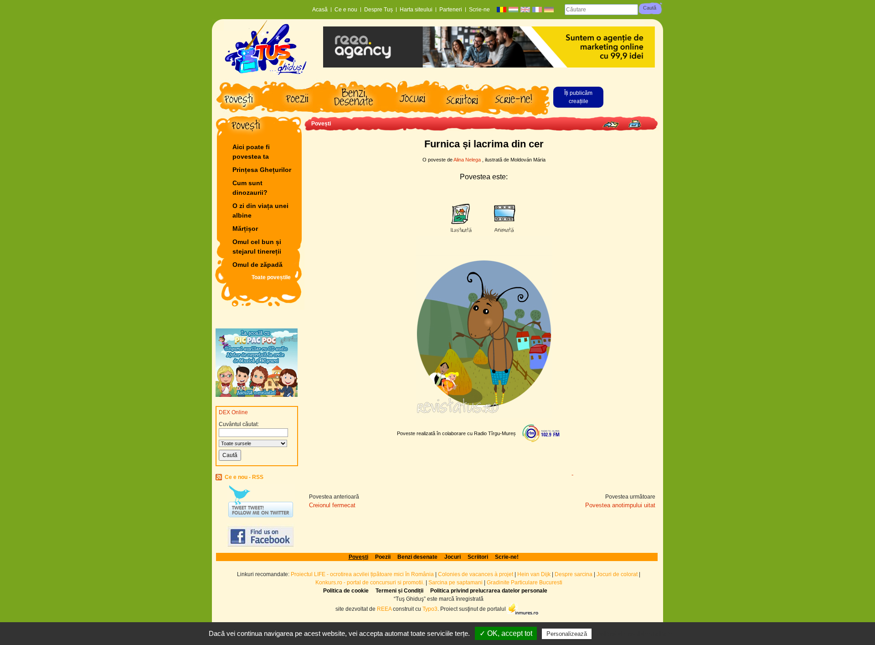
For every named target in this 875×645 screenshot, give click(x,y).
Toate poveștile (271, 277)
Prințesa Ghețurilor (261, 169)
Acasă (320, 9)
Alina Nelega (467, 159)
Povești (321, 123)
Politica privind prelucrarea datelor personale (488, 591)
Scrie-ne (479, 9)
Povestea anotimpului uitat (620, 505)
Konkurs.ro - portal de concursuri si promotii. (369, 582)
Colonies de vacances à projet (475, 574)
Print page (635, 124)
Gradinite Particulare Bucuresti (524, 582)
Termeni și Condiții (399, 591)
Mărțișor (245, 228)
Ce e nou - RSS (244, 477)
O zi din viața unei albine (260, 210)
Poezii (383, 557)
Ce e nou (346, 9)
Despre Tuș (378, 9)
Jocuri (452, 557)
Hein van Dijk (534, 574)
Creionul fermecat (332, 505)
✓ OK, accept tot (505, 633)
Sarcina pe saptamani (455, 582)
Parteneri (450, 9)
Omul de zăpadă (257, 264)
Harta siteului (416, 9)
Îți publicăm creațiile (578, 97)
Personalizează (566, 633)
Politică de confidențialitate (634, 633)
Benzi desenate (417, 557)
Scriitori (478, 557)
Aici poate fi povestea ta (251, 151)
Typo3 (430, 608)
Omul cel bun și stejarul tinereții (256, 246)
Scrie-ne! (507, 557)
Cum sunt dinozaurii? (250, 187)
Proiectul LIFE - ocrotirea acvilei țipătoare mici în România (362, 574)
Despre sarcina (573, 574)
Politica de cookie (346, 591)
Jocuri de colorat (618, 574)
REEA (384, 608)
